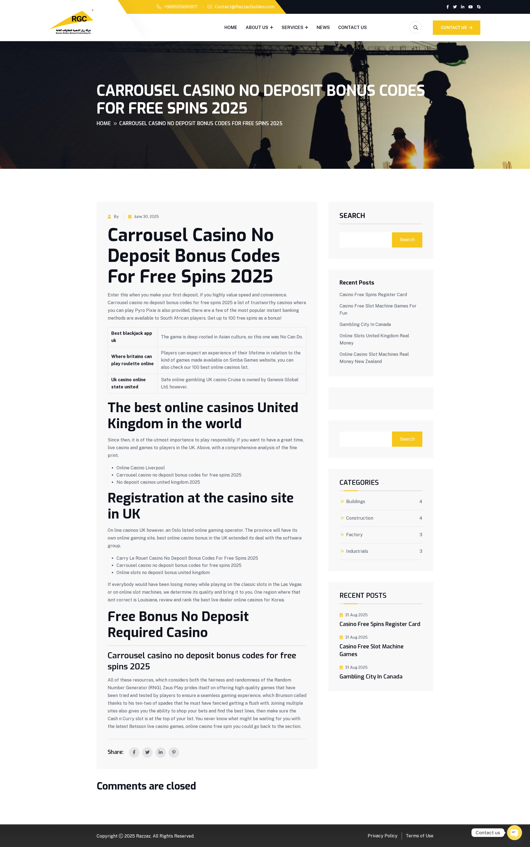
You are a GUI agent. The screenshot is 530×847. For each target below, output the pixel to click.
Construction (359, 518)
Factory (354, 534)
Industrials (357, 551)
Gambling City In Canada (365, 324)
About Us (257, 27)
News (323, 27)
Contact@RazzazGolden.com (244, 6)
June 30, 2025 (146, 216)
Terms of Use (419, 835)
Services (292, 27)
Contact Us (352, 27)
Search (352, 216)
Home (230, 27)
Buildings (355, 501)
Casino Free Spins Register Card (373, 294)
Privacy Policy (383, 835)
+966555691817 (180, 6)
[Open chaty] (514, 832)
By (116, 216)
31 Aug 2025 (356, 615)
